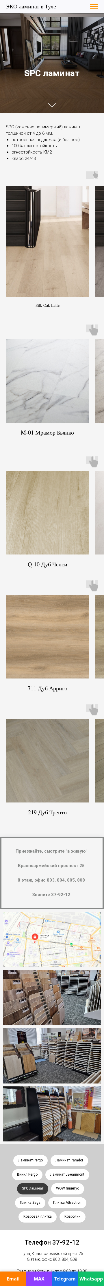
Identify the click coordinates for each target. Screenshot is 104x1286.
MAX (39, 1279)
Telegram (65, 1279)
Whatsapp (91, 1279)
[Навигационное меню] (94, 7)
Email (13, 1279)
